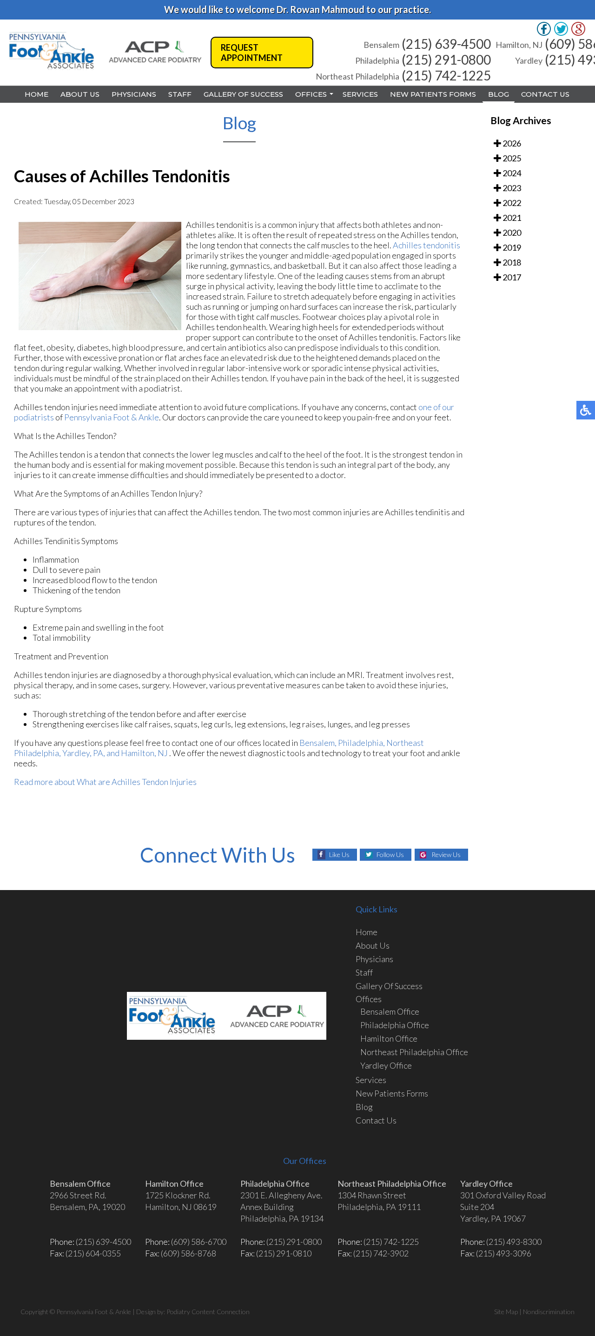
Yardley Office (386, 1065)
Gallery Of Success (243, 94)
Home (36, 94)
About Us (79, 94)
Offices (311, 94)
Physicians (134, 94)
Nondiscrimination (549, 1312)
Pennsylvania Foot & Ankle (111, 417)
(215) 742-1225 (446, 75)
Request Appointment (252, 52)
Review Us (446, 854)
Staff (180, 94)
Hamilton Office (388, 1038)
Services (360, 94)
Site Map (506, 1312)
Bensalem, (318, 743)
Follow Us (390, 854)
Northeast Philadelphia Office (414, 1052)
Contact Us (545, 94)
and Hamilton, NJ (137, 753)
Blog (498, 94)
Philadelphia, (362, 743)
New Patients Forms (433, 94)
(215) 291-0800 (446, 59)
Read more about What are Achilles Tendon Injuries (105, 782)
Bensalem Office (389, 1011)
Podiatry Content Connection (208, 1312)
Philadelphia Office (394, 1025)
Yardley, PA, (83, 753)
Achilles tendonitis (426, 245)
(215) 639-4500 (446, 44)
